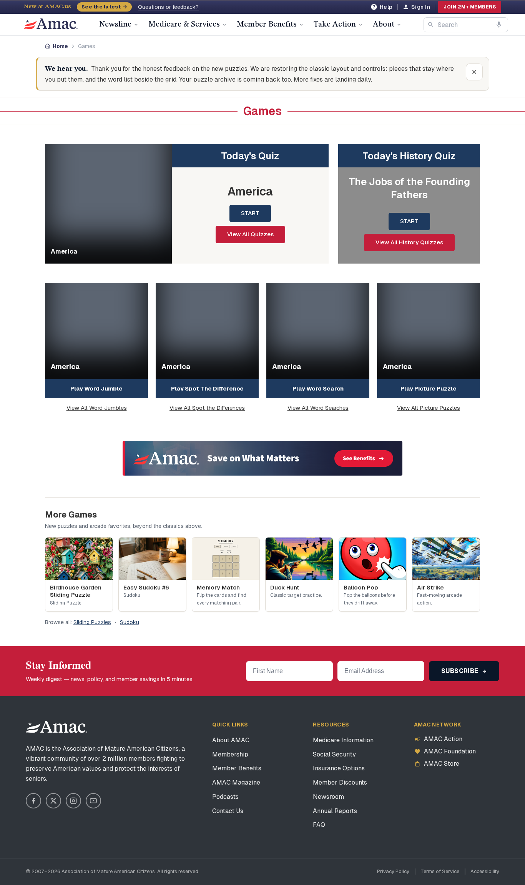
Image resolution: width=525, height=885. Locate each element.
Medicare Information (343, 740)
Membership (230, 754)
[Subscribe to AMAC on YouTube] (93, 800)
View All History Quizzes (409, 242)
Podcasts (225, 797)
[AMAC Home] (56, 727)
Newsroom (328, 797)
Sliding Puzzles (92, 622)
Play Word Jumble (96, 388)
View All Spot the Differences (207, 407)
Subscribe (460, 671)
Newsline (115, 24)
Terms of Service (439, 871)
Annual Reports (335, 811)
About (383, 24)
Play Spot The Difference (207, 388)
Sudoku (129, 622)
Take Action (335, 24)
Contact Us (227, 811)
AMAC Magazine (236, 782)
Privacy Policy (393, 871)
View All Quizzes (250, 234)
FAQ (319, 825)
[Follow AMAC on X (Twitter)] (53, 800)
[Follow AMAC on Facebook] (33, 800)
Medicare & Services (184, 24)
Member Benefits (267, 24)
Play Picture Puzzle (428, 388)
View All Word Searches (318, 407)
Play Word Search (318, 388)
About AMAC (230, 740)
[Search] (431, 24)
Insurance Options (339, 768)
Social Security (334, 754)
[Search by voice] (499, 24)
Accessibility (484, 871)
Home (60, 46)
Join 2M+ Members (470, 7)
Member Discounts (340, 782)
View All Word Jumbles (96, 407)
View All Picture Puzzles (428, 407)
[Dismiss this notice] (474, 71)
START (250, 213)
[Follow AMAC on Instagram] (73, 800)
